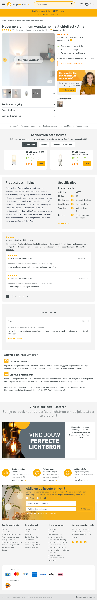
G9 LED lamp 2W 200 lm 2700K (35, 153)
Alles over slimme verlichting (58, 550)
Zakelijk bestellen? (32, 547)
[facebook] (73, 542)
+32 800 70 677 (47, 390)
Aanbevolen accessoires (31, 126)
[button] (48, 13)
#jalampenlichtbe (8, 547)
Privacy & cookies (8, 540)
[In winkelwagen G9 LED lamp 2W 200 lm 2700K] (41, 163)
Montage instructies (55, 534)
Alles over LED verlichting (57, 542)
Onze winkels (6, 532)
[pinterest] (81, 542)
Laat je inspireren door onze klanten (58, 126)
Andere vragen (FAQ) (32, 545)
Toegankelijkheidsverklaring (12, 542)
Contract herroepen (32, 542)
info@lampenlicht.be (28, 390)
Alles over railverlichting (57, 547)
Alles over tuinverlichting (57, 540)
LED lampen (29, 145)
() (18, 30)
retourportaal (43, 387)
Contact (4, 550)
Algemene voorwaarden (10, 537)
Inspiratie (51, 532)
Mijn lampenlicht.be (32, 529)
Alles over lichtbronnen (56, 545)
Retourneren (29, 540)
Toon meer (64, 224)
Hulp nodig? (13, 126)
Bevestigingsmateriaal (63, 145)
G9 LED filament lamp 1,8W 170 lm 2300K (80, 153)
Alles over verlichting (55, 537)
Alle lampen (52, 529)
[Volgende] (53, 93)
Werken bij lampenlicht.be (11, 545)
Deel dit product (59, 30)
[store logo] (18, 4)
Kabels (44, 145)
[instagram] (77, 542)
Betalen (28, 532)
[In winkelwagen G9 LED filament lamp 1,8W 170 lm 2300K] (87, 163)
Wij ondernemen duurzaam (11, 534)
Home (4, 20)
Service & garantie (31, 537)
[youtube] (85, 542)
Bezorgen (28, 534)
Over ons (5, 529)
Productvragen (82, 126)
